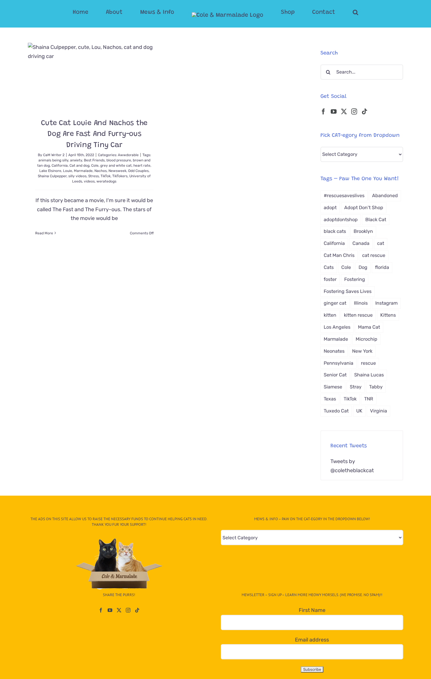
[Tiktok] (364, 112)
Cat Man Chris (339, 255)
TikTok (106, 176)
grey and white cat (116, 165)
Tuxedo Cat (336, 411)
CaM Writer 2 (54, 155)
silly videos (77, 176)
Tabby (376, 387)
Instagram (386, 303)
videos (89, 181)
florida (382, 267)
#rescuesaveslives (344, 195)
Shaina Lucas (369, 375)
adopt (330, 207)
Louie (67, 171)
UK (359, 411)
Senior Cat (335, 375)
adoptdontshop (341, 219)
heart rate (141, 165)
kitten (330, 315)
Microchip (366, 339)
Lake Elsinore (50, 171)
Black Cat (375, 219)
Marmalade (83, 171)
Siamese (333, 387)
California (60, 165)
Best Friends (94, 160)
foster (330, 279)
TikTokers (120, 176)
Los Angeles (337, 327)
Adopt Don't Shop (363, 207)
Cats (329, 267)
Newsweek (117, 171)
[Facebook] (323, 112)
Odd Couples (138, 171)
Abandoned (385, 195)
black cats (335, 231)
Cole (95, 165)
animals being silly (53, 160)
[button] (332, 12)
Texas (330, 399)
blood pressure (118, 160)
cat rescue (373, 255)
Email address (312, 640)
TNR (368, 399)
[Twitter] (344, 112)
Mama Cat (369, 327)
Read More (44, 233)
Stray (356, 387)
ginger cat (335, 303)
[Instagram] (354, 112)
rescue (368, 363)
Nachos (100, 171)
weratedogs (106, 181)
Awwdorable (128, 155)
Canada (360, 243)
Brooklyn (363, 231)
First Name (312, 610)
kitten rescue (358, 315)
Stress (93, 176)
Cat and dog (79, 165)
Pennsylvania (338, 363)
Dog (363, 267)
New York (362, 351)
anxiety (76, 160)
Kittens (388, 315)
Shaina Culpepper (52, 176)
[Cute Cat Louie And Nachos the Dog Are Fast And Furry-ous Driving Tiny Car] (94, 76)
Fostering (354, 279)
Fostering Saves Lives (347, 291)
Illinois (361, 303)
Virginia (378, 411)
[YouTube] (334, 112)
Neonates (334, 351)
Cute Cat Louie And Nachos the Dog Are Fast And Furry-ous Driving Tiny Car (94, 134)
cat (380, 243)
